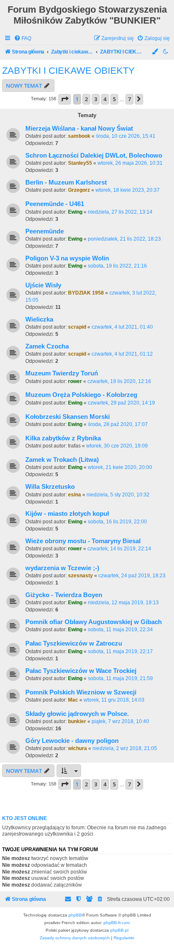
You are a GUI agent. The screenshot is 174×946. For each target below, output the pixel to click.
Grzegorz (79, 190)
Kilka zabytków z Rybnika (63, 438)
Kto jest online (24, 818)
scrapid (77, 327)
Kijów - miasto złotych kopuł (67, 513)
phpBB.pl (119, 930)
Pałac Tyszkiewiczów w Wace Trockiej (80, 670)
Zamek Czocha (47, 346)
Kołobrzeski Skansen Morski (67, 416)
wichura (77, 748)
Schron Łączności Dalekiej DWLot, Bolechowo (93, 155)
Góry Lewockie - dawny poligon (72, 740)
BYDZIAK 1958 (86, 293)
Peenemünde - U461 (54, 204)
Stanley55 (80, 163)
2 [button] (86, 99)
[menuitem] (22, 38)
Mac (73, 700)
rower (75, 381)
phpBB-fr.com (116, 922)
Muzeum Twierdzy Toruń (61, 373)
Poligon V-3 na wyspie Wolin (67, 258)
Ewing (75, 212)
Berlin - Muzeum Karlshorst (66, 182)
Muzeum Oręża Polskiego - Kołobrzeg (81, 394)
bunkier (77, 721)
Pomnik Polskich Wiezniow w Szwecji (80, 692)
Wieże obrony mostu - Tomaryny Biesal (83, 541)
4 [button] (104, 99)
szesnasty (80, 576)
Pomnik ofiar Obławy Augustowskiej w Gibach (93, 622)
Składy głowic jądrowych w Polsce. (77, 713)
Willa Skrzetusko (50, 486)
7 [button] (129, 99)
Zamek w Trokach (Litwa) (62, 459)
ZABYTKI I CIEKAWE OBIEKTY (68, 70)
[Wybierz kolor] (155, 52)
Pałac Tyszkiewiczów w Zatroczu (73, 643)
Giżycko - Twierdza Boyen (63, 595)
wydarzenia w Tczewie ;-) (62, 568)
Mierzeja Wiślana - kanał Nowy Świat (79, 128)
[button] (64, 99)
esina (74, 495)
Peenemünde (44, 231)
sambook (79, 136)
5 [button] (114, 99)
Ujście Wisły (43, 285)
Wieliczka (39, 319)
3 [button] (95, 99)
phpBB (75, 915)
